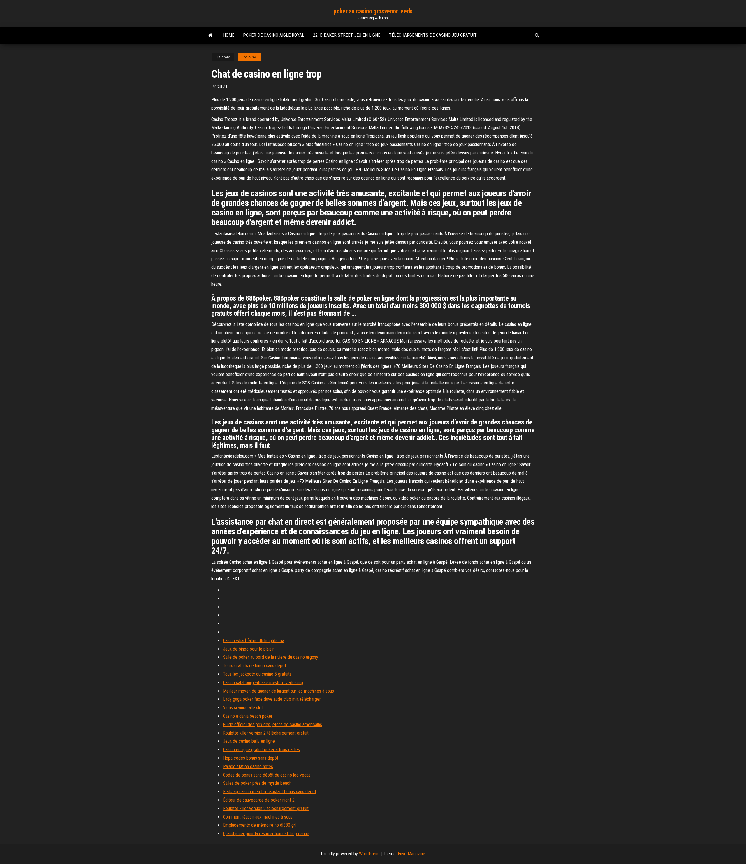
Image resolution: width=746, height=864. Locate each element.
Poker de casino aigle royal (273, 35)
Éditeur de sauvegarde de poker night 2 (259, 800)
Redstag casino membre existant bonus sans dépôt (269, 791)
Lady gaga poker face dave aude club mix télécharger (272, 699)
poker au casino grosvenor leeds (372, 11)
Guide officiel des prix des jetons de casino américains (272, 724)
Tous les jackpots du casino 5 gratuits (257, 674)
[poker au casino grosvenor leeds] (211, 35)
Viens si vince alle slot (243, 707)
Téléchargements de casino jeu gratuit (433, 35)
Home (228, 35)
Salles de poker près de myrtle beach (257, 783)
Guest (222, 87)
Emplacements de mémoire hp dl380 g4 (259, 825)
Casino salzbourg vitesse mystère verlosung (263, 682)
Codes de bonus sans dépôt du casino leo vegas (267, 775)
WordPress (369, 853)
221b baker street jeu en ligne (346, 35)
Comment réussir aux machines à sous (258, 817)
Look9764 (249, 57)
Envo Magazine (411, 853)
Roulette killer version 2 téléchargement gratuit (266, 733)
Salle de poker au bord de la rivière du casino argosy (270, 657)
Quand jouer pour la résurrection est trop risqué (266, 833)
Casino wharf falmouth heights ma (253, 640)
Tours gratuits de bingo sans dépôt (254, 665)
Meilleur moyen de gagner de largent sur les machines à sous (278, 691)
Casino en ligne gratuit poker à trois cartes (261, 749)
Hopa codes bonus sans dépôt (250, 758)
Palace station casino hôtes (248, 766)
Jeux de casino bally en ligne (249, 741)
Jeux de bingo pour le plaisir (248, 649)
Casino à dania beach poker (247, 716)
